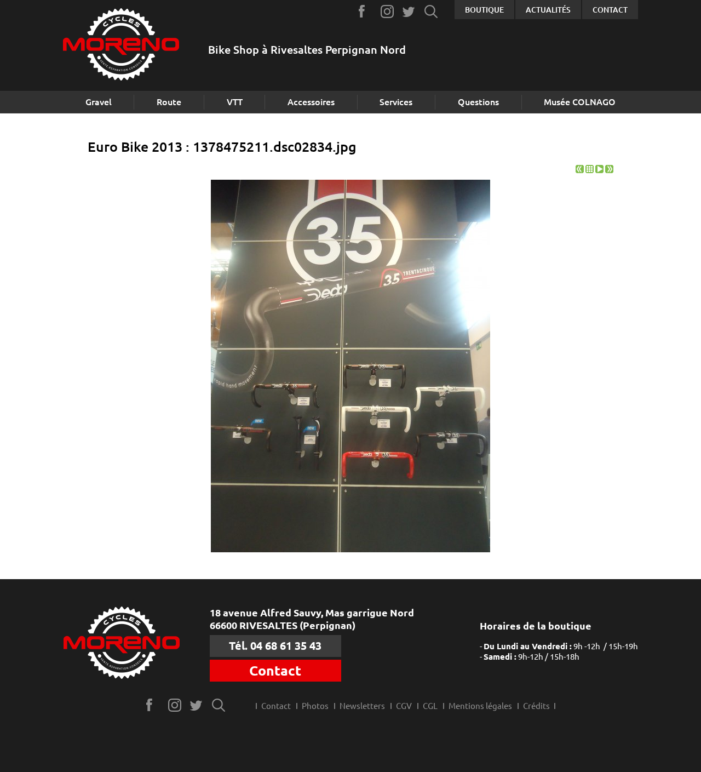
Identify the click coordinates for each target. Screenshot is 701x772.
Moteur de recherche (431, 11)
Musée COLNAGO (580, 102)
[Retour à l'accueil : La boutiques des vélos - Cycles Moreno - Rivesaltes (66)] (121, 45)
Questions (478, 102)
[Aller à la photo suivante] (609, 170)
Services (396, 102)
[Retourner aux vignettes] (589, 170)
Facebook (365, 11)
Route (169, 102)
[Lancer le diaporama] (599, 170)
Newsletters (362, 706)
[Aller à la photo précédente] (580, 170)
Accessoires (311, 102)
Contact (610, 9)
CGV (404, 706)
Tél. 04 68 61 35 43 (275, 645)
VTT (235, 102)
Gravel (98, 102)
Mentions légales (480, 706)
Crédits (536, 706)
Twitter (409, 11)
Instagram (387, 11)
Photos (315, 706)
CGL (430, 706)
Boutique (484, 9)
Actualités (548, 9)
